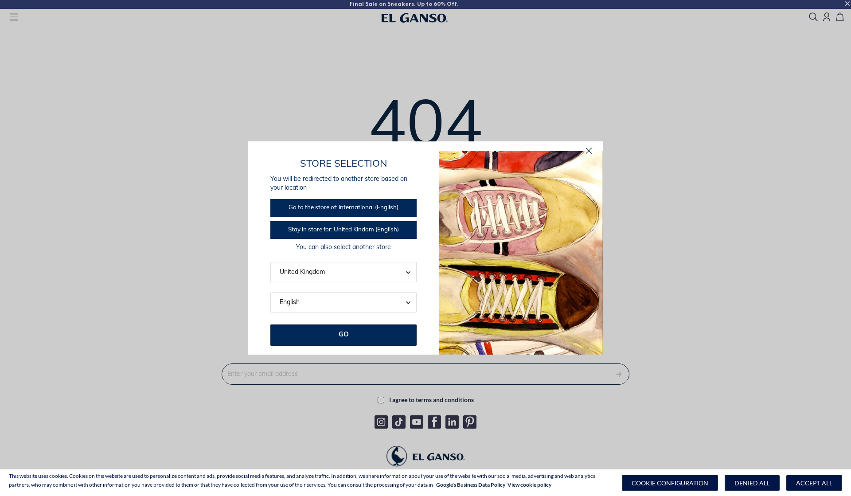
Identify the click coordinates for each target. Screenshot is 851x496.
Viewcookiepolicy (529, 484)
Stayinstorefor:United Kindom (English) (343, 230)
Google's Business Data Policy (470, 484)
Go (344, 335)
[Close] (589, 151)
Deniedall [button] (752, 483)
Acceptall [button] (814, 483)
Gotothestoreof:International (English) (343, 208)
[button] (670, 483)
